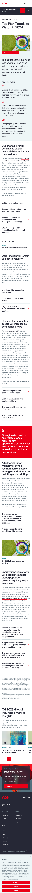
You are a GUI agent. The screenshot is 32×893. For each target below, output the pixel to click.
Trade (3, 834)
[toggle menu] (29, 3)
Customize (15, 882)
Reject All (16, 886)
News (3, 825)
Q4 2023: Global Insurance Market (13, 562)
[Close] (30, 856)
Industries (18, 819)
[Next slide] (9, 759)
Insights (17, 822)
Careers (4, 819)
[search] (25, 3)
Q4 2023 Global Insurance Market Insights (13, 9)
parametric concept (11, 331)
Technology (5, 838)
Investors (4, 822)
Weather (4, 841)
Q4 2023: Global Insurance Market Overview (13, 751)
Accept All (16, 890)
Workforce (5, 844)
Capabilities (18, 815)
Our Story (5, 815)
